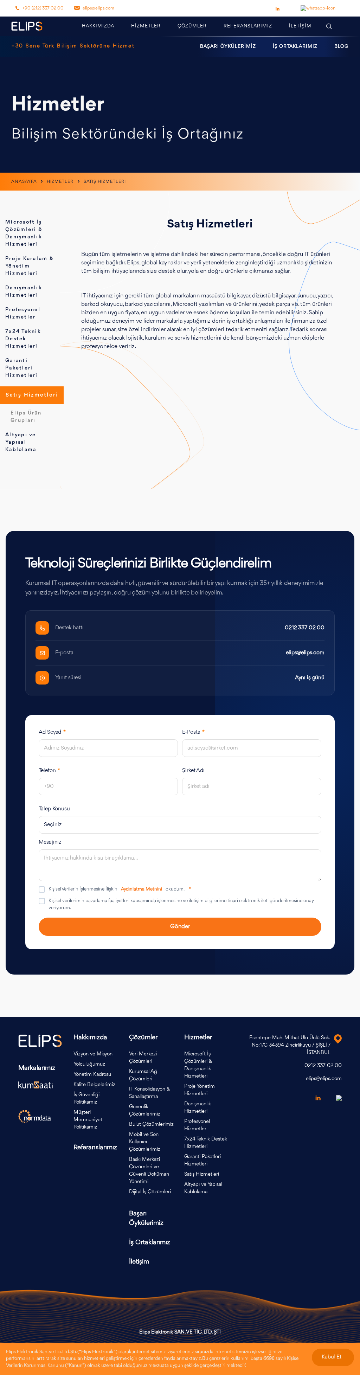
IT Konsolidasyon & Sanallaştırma (149, 1093)
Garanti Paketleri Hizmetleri (21, 368)
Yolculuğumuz (89, 1064)
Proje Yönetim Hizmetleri (199, 1090)
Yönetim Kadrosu (92, 1074)
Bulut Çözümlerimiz (151, 1124)
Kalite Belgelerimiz (94, 1084)
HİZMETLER (146, 26)
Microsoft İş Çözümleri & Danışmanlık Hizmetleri (198, 1065)
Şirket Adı (193, 770)
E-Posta (193, 732)
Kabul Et (331, 1357)
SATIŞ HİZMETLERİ (105, 181)
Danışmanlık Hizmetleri (197, 1107)
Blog (341, 46)
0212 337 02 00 (304, 628)
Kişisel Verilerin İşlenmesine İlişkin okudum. (120, 889)
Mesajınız (50, 842)
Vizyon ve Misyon (92, 1054)
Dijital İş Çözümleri (150, 1192)
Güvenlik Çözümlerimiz (144, 1110)
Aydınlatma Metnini (141, 889)
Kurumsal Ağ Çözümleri (143, 1075)
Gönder (180, 927)
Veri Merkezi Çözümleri (143, 1058)
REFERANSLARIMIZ (248, 26)
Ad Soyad (52, 732)
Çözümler (192, 26)
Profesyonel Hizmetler (197, 1125)
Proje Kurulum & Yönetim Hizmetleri (29, 266)
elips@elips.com (98, 8)
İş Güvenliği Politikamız (86, 1098)
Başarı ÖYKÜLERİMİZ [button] (228, 46)
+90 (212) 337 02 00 (43, 8)
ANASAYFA (24, 181)
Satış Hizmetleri (32, 395)
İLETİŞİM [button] (300, 26)
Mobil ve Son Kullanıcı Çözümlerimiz (144, 1142)
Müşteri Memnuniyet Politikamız (87, 1120)
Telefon (49, 770)
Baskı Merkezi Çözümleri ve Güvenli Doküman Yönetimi (149, 1170)
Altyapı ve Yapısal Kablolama (20, 442)
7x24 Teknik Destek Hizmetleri (23, 339)
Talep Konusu (54, 809)
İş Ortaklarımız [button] (295, 46)
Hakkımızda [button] (98, 26)
